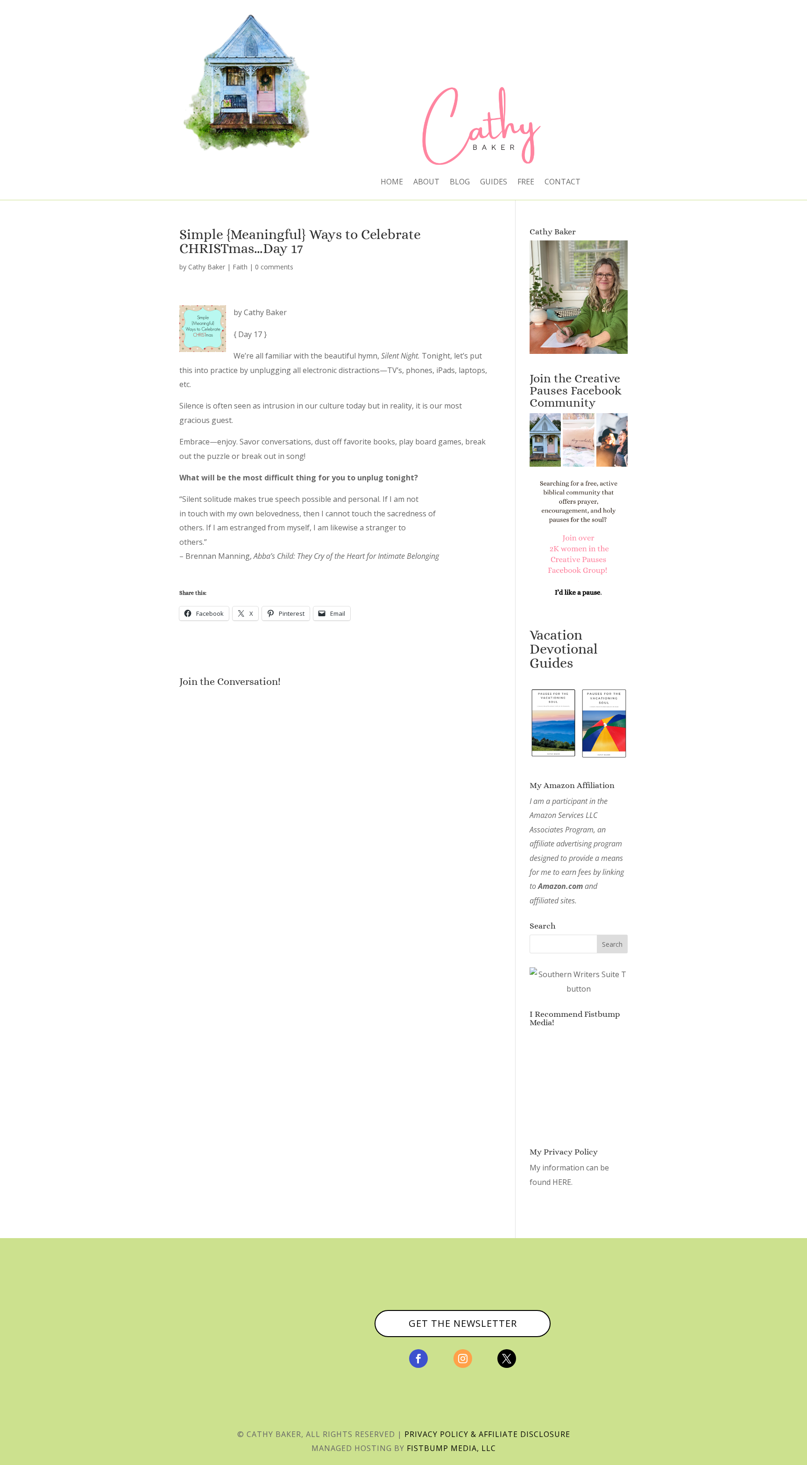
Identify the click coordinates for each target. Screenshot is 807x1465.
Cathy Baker (206, 266)
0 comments (274, 266)
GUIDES (493, 182)
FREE (525, 182)
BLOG (460, 182)
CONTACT (562, 182)
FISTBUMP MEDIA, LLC (451, 1448)
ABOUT (426, 182)
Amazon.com (560, 886)
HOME (392, 182)
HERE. (562, 1182)
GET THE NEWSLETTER (463, 1323)
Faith (240, 266)
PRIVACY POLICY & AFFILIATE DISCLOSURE (487, 1434)
